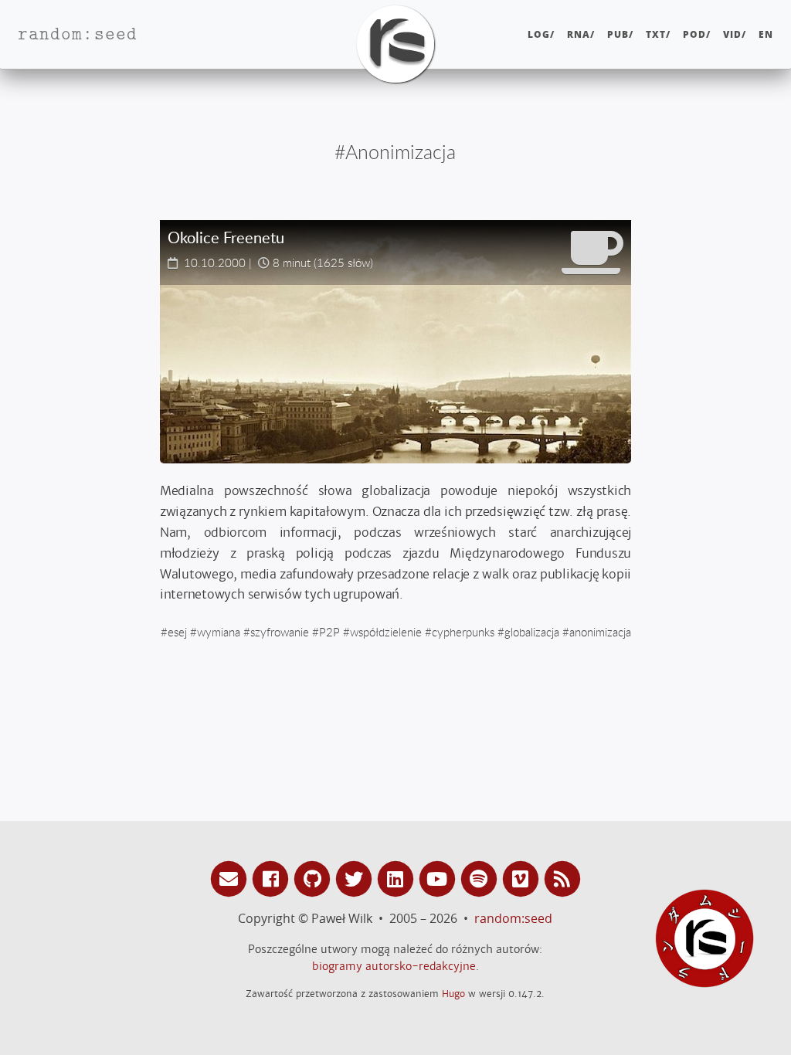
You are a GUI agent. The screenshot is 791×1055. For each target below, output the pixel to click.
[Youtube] (439, 878)
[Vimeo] (523, 878)
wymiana (218, 631)
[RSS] (562, 878)
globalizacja (531, 631)
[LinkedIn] (398, 878)
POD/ (697, 34)
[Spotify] (481, 878)
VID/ (734, 34)
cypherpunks (463, 631)
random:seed (513, 918)
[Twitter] (356, 878)
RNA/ (581, 34)
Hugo (453, 993)
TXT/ (658, 34)
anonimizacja (600, 631)
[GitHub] (314, 878)
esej (177, 631)
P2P (329, 631)
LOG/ (541, 34)
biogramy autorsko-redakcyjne (394, 966)
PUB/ (620, 34)
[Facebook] (273, 878)
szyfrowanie (279, 631)
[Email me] (231, 878)
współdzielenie (386, 631)
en (766, 34)
